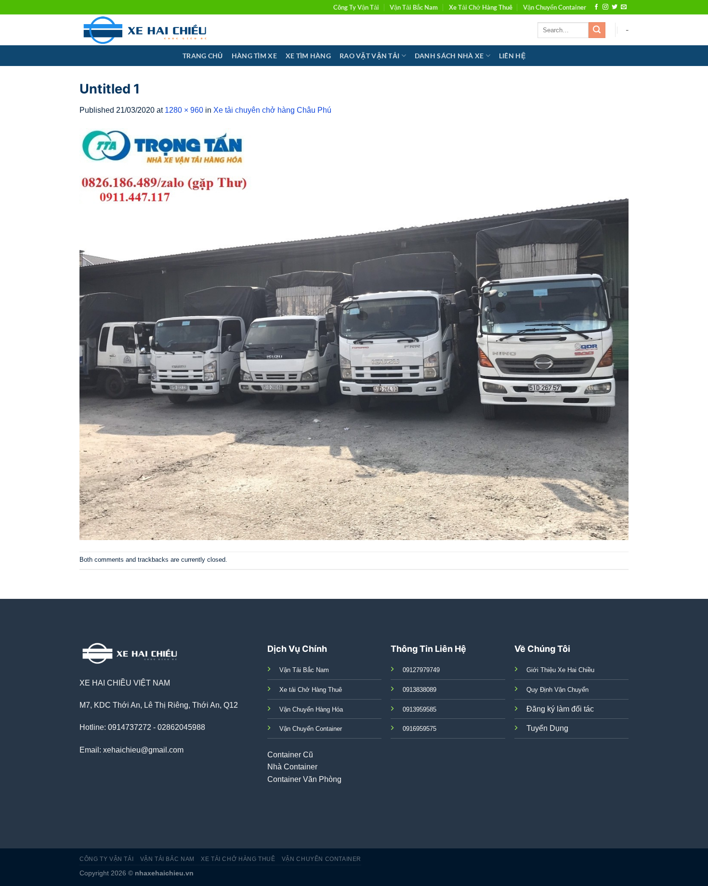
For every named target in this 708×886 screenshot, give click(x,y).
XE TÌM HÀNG (308, 56)
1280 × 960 (184, 110)
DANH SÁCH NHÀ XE (449, 56)
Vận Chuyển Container (554, 7)
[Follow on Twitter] (614, 7)
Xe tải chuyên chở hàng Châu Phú (272, 110)
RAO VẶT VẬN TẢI (369, 56)
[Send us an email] (624, 7)
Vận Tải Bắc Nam (414, 7)
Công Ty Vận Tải (356, 7)
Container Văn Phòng (304, 779)
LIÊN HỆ (512, 56)
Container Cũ (290, 755)
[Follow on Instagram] (605, 7)
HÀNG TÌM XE (254, 56)
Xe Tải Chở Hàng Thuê (480, 7)
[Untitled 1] (354, 334)
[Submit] (597, 30)
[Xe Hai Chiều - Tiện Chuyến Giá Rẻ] (147, 29)
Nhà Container (292, 767)
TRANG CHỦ (203, 56)
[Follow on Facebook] (596, 7)
